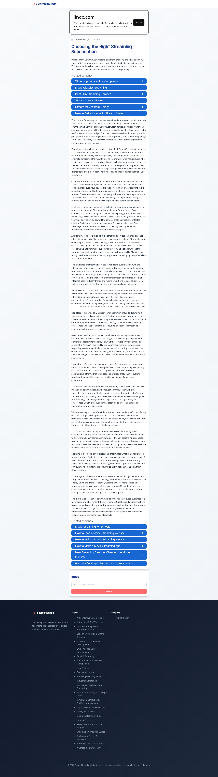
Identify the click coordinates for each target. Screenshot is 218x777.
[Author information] (88, 40)
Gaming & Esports (85, 672)
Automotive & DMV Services (90, 622)
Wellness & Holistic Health (89, 747)
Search (109, 591)
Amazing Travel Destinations (90, 743)
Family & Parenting (85, 656)
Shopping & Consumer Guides (91, 731)
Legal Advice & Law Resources (91, 707)
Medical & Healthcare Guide (90, 715)
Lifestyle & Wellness (86, 711)
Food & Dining (83, 668)
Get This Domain (139, 23)
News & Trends (84, 720)
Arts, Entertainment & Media (90, 617)
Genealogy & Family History (90, 676)
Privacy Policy (122, 617)
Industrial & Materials (87, 680)
